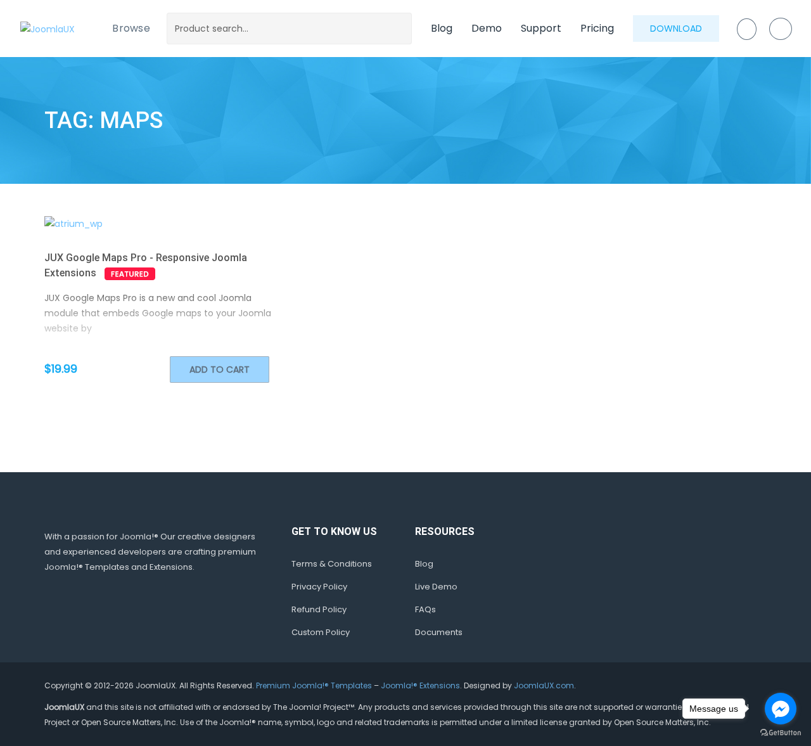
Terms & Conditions (331, 564)
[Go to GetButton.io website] (780, 733)
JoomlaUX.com (544, 685)
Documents (439, 632)
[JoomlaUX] (47, 28)
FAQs (425, 609)
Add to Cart (219, 369)
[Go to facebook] (780, 708)
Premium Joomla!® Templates (314, 685)
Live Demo (436, 587)
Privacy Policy (319, 587)
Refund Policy (319, 609)
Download (676, 28)
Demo (486, 28)
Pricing (597, 28)
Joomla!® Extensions (420, 685)
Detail (180, 224)
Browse (131, 28)
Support (541, 28)
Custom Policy (320, 632)
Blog (441, 28)
